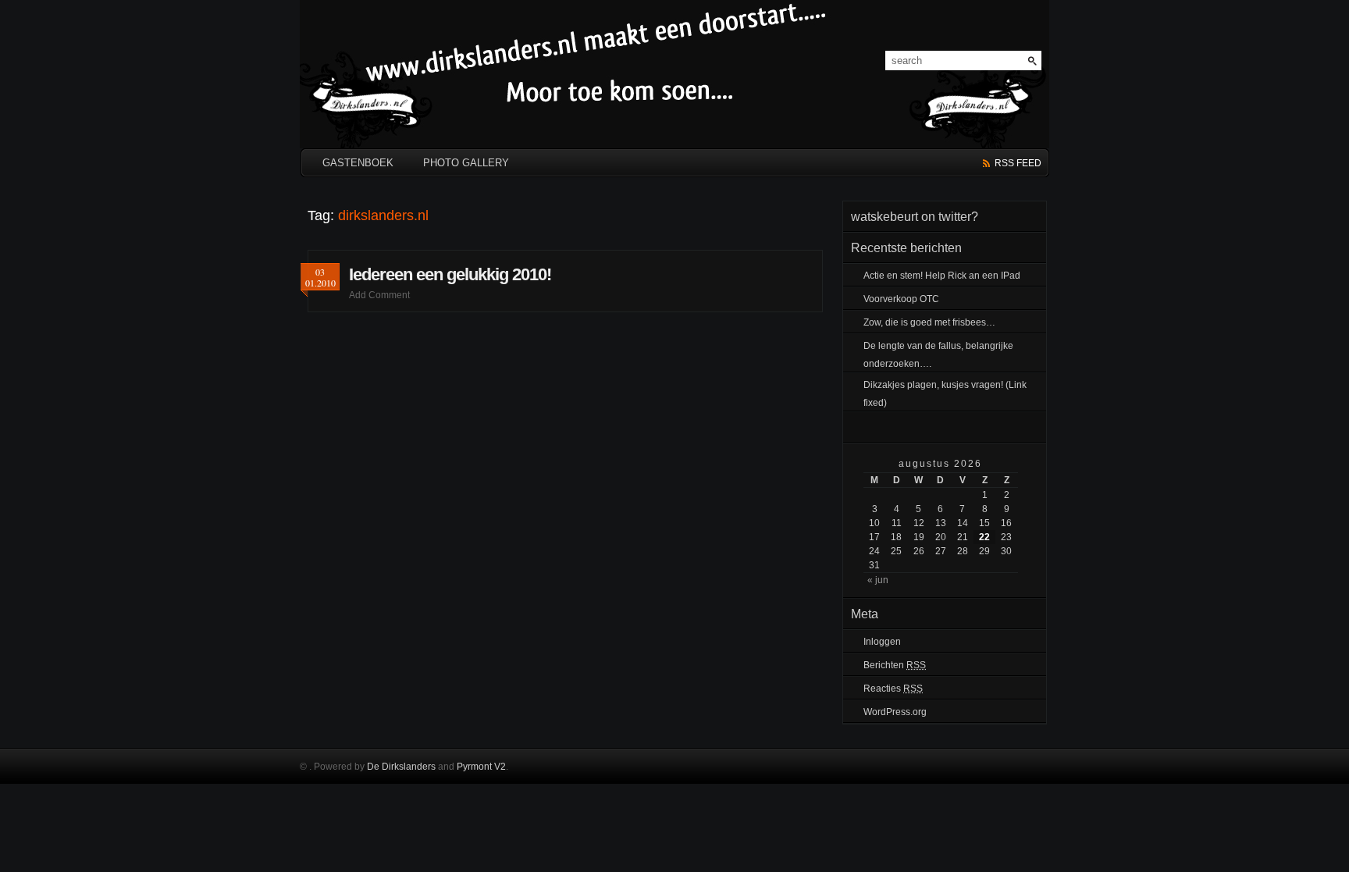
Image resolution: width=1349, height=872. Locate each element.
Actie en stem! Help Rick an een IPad (941, 275)
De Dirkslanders (401, 766)
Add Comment (379, 295)
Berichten (894, 665)
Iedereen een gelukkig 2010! (450, 274)
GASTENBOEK (357, 163)
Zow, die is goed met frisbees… (929, 322)
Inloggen (882, 641)
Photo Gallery (466, 163)
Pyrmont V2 (481, 766)
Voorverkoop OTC (901, 299)
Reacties (893, 688)
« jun (877, 580)
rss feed (1018, 163)
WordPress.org (895, 711)
